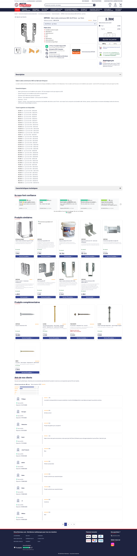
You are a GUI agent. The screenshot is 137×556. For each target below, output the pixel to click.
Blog (39, 541)
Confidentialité (30, 538)
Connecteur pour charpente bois (44, 13)
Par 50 (103, 29)
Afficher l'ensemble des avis (22, 384)
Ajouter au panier (110, 39)
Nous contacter (18, 538)
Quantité (109, 32)
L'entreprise (17, 535)
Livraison (40, 535)
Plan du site (41, 538)
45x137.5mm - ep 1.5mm (51, 23)
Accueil (16, 13)
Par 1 (102, 25)
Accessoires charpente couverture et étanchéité (28, 13)
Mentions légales (18, 541)
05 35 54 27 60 (61, 57)
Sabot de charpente (55, 13)
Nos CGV (28, 535)
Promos (17, 9)
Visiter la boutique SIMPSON (88, 51)
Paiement (28, 541)
